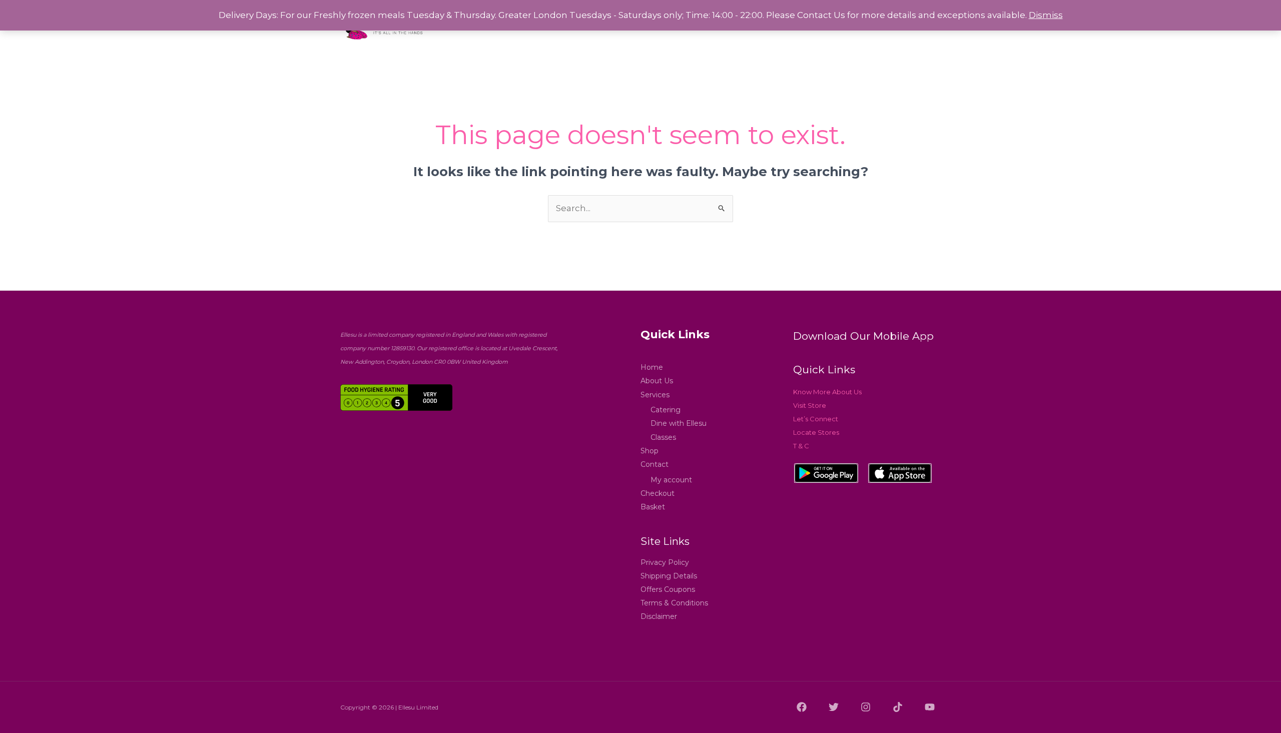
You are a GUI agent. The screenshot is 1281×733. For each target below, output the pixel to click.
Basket (652, 506)
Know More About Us (827, 392)
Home (651, 367)
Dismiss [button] (1046, 15)
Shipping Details (668, 575)
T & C (801, 446)
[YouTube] (930, 707)
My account (671, 479)
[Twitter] (834, 707)
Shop (649, 450)
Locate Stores (816, 432)
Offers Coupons (667, 589)
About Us (656, 380)
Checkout (657, 493)
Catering (666, 409)
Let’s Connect (815, 419)
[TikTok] (898, 707)
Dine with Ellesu (679, 423)
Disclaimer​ (658, 616)
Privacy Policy (664, 562)
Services (655, 394)
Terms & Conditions (674, 602)
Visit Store (809, 405)
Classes (663, 437)
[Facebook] (802, 707)
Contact (654, 464)
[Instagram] (866, 707)
